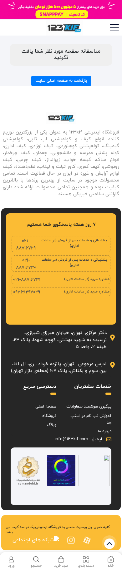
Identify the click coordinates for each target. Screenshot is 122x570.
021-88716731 (26, 280)
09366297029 (26, 292)
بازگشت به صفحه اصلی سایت (61, 81)
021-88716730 (26, 264)
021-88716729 (26, 245)
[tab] (110, 562)
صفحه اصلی (45, 406)
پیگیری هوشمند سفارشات (88, 406)
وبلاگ (51, 425)
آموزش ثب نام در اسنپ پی (90, 419)
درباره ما (104, 431)
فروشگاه (49, 416)
